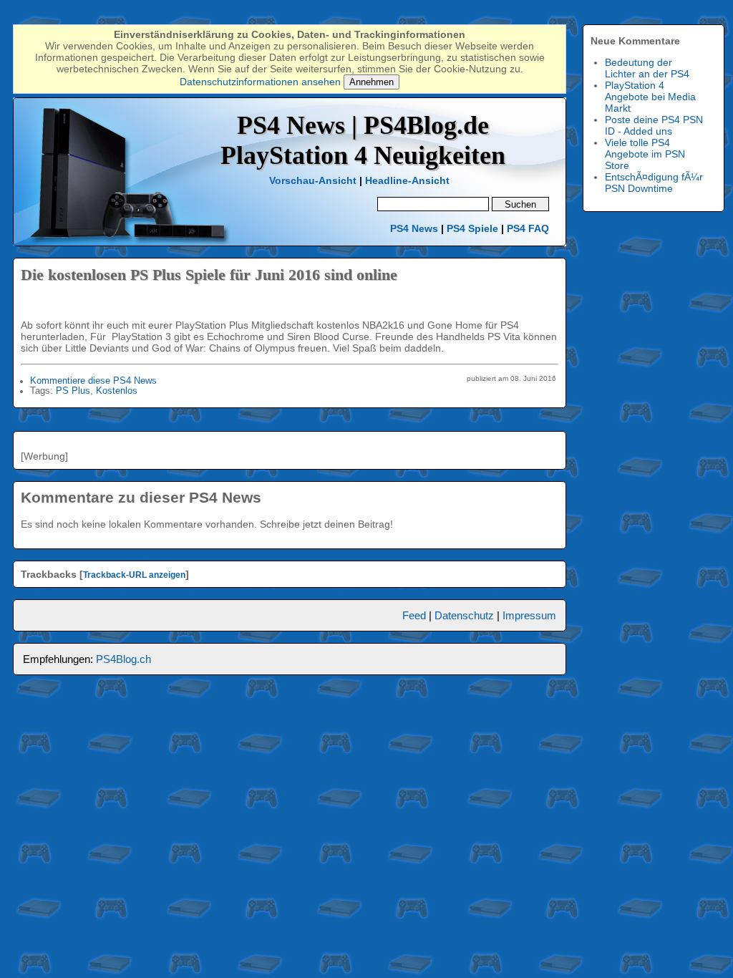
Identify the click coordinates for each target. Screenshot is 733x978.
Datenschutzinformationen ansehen (260, 81)
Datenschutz (464, 615)
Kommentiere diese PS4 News (93, 381)
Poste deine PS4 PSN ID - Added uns (654, 125)
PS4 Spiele (472, 228)
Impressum (529, 615)
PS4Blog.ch (123, 659)
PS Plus (73, 391)
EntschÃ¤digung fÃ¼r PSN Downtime (654, 182)
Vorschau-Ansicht (312, 180)
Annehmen (371, 82)
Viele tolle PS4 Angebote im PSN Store (645, 154)
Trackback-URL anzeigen (134, 575)
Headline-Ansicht (407, 180)
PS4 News (415, 228)
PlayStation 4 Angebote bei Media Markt (650, 96)
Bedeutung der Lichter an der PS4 (647, 68)
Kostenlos (116, 391)
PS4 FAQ (528, 228)
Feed (414, 615)
